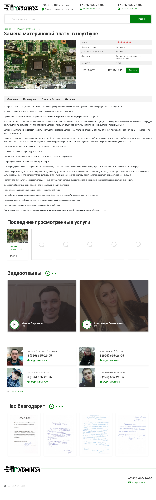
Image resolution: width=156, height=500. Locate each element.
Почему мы (30, 99)
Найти (140, 19)
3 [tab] (55, 273)
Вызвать (133, 70)
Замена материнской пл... (16, 249)
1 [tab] (47, 273)
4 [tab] (62, 406)
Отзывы (71, 99)
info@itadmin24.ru (91, 8)
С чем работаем (50, 99)
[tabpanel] (42, 305)
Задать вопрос (39, 360)
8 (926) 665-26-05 (39, 355)
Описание (12, 99)
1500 (115, 70)
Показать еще (16, 391)
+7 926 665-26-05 (92, 5)
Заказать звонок (129, 8)
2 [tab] (52, 273)
